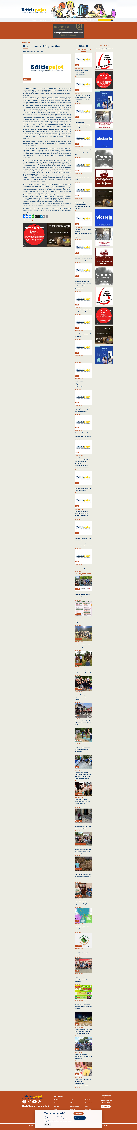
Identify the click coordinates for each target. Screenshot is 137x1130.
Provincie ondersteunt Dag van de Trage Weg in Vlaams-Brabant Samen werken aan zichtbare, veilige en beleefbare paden (83, 542)
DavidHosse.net (103, 1125)
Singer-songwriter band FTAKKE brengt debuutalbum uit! (82, 72)
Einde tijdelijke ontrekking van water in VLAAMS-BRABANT (83, 334)
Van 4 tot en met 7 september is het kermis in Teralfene (83, 621)
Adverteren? (74, 20)
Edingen (56, 1106)
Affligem (56, 1099)
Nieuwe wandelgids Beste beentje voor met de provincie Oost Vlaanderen (83, 434)
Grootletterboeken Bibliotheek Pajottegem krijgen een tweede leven (82, 903)
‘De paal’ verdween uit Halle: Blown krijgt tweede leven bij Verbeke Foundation (83, 1031)
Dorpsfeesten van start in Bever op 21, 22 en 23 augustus (82, 928)
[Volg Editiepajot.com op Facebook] (24, 1103)
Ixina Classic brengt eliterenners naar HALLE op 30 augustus (83, 1056)
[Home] (34, 10)
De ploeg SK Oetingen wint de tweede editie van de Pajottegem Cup (83, 646)
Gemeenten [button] (42, 20)
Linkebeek (88, 1109)
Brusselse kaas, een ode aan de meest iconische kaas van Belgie (83, 177)
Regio (29, 42)
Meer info (47, 1124)
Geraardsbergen (74, 1106)
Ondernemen (54, 20)
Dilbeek (72, 1103)
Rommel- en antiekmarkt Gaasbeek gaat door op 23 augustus (82, 596)
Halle (86, 1106)
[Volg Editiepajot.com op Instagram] (29, 1103)
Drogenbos (88, 1103)
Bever (56, 1103)
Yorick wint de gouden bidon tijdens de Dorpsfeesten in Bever (83, 722)
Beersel (87, 1099)
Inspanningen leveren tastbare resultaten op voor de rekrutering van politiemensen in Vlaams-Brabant (83, 204)
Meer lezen (78, 76)
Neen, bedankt (79, 1118)
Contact (92, 20)
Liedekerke (73, 1109)
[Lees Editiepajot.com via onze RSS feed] (39, 1103)
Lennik (56, 1109)
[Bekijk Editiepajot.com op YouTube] (34, 1103)
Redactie (64, 20)
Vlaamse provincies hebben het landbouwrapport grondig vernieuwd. (83, 409)
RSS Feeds (84, 20)
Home (34, 20)
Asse (71, 1099)
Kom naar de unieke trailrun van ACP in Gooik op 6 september (83, 952)
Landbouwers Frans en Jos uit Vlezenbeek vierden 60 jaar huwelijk (83, 851)
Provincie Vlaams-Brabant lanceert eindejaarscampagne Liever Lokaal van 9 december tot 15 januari (83, 233)
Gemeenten (58, 1096)
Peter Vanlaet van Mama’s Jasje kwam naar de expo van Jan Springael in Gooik (83, 670)
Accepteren (78, 1113)
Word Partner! (106, 1106)
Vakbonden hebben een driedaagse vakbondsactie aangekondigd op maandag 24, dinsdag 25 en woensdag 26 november (83, 285)
